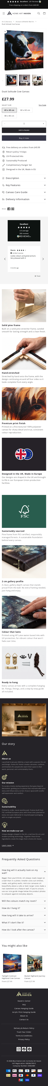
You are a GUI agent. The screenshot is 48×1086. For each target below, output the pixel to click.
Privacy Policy (24, 1039)
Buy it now (24, 138)
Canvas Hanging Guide (24, 1008)
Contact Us (24, 1019)
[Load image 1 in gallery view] (11, 80)
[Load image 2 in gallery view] (24, 80)
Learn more (7, 845)
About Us (24, 1016)
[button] (3, 13)
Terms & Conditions (24, 1036)
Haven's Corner (24, 1001)
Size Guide (42, 105)
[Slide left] (2, 80)
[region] (24, 259)
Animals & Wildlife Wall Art (25, 22)
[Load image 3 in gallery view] (37, 80)
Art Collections (7, 22)
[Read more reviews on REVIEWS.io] (24, 237)
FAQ (24, 1005)
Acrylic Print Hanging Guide (24, 1012)
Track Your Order (24, 1032)
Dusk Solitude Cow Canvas (11, 24)
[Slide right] (45, 80)
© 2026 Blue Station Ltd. (16, 1061)
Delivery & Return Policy (24, 1028)
